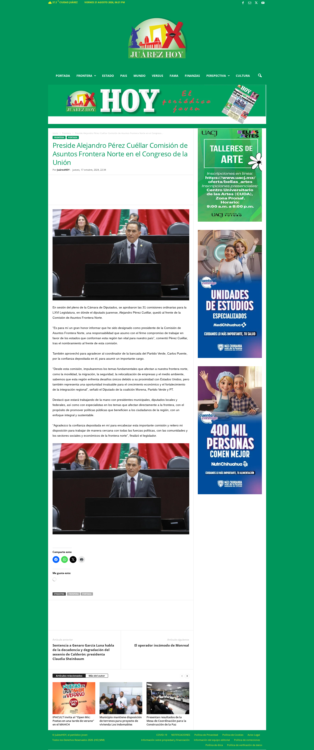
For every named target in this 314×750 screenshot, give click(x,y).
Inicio (55, 133)
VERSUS (157, 76)
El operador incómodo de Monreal (161, 645)
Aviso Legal (254, 734)
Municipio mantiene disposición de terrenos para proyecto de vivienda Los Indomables (121, 720)
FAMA (174, 76)
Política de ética (214, 745)
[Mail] (249, 3)
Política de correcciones (247, 739)
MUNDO (139, 76)
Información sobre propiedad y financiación (165, 739)
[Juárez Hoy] (157, 38)
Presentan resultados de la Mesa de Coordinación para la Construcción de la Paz (166, 720)
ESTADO (108, 76)
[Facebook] (243, 3)
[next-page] (187, 676)
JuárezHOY (63, 169)
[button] (259, 75)
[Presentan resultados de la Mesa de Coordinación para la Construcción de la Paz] (168, 698)
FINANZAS (192, 76)
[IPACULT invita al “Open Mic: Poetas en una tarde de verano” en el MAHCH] (74, 698)
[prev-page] (182, 676)
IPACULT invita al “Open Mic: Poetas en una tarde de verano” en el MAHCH (73, 720)
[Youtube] (263, 3)
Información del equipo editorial (212, 739)
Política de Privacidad (206, 734)
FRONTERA (84, 76)
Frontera (66, 133)
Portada (86, 594)
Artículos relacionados (69, 675)
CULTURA (243, 76)
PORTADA (63, 76)
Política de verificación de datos (244, 745)
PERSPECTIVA (216, 76)
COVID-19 (161, 734)
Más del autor (97, 675)
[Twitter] (256, 3)
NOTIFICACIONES (180, 734)
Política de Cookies (232, 734)
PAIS (123, 76)
